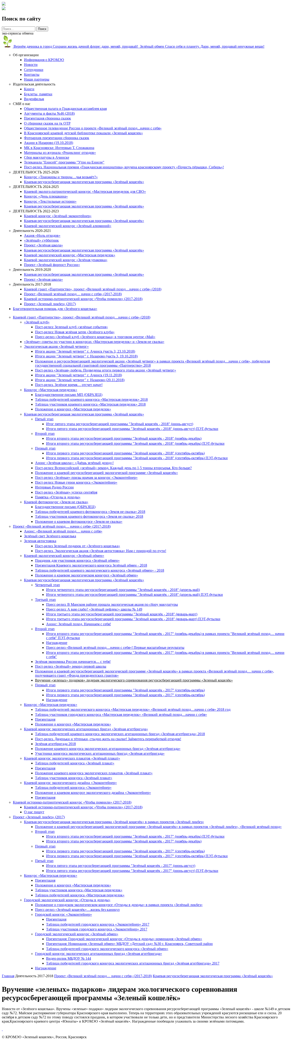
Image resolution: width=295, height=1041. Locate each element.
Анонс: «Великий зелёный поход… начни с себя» (63, 531)
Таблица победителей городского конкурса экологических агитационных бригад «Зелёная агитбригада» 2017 (132, 963)
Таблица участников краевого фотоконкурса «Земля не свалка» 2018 (89, 516)
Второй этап (45, 434)
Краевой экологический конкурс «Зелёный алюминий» (67, 226)
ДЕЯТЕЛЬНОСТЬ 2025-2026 (36, 172)
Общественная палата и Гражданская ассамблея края (65, 109)
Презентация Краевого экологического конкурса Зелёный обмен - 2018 (91, 565)
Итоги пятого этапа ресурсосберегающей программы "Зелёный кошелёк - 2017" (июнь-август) (120, 866)
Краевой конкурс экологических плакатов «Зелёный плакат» (72, 758)
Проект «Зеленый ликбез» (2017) (50, 304)
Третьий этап (45, 600)
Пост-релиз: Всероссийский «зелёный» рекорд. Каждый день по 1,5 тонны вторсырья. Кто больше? (113, 468)
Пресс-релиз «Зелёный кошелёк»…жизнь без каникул (77, 910)
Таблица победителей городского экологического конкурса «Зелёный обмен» (107, 949)
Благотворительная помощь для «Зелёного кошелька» (55, 309)
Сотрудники (33, 70)
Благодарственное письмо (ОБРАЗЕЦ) (65, 507)
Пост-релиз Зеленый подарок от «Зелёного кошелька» (77, 546)
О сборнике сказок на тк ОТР (47, 123)
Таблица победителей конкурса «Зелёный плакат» (74, 763)
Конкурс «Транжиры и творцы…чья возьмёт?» (61, 177)
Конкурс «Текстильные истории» (50, 201)
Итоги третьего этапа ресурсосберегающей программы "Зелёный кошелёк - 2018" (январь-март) (121, 614)
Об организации (26, 55)
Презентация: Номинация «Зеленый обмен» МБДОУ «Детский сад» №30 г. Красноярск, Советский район (129, 944)
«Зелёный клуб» (37, 322)
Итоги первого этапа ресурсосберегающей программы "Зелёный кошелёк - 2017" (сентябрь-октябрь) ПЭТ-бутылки (137, 856)
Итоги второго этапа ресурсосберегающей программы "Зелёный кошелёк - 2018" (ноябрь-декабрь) (123, 438)
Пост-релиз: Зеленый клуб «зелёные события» (71, 327)
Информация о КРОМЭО (44, 60)
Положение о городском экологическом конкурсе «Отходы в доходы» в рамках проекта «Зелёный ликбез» (119, 905)
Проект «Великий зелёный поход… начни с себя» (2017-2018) (73, 294)
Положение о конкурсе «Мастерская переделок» (73, 409)
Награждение (56, 643)
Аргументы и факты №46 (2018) (49, 113)
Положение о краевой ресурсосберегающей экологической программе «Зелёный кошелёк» (106, 473)
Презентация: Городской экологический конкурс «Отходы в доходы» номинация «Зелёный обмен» (124, 939)
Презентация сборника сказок (47, 118)
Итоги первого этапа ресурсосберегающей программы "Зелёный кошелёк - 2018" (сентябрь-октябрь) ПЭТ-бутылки (137, 458)
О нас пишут (34, 812)
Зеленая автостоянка (40, 541)
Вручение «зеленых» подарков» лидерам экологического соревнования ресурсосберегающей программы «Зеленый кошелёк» (134, 680)
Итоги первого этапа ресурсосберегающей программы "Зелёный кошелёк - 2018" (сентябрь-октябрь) (125, 453)
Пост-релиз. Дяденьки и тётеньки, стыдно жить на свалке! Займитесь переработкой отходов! (108, 739)
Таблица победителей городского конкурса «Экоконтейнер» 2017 (97, 924)
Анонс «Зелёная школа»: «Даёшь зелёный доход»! (74, 463)
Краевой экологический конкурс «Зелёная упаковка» (65, 260)
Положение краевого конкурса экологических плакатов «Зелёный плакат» (94, 773)
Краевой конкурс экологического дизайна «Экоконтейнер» (70, 783)
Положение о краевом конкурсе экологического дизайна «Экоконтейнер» (93, 793)
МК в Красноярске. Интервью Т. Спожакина (59, 148)
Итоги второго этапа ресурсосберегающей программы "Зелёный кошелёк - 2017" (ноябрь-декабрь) (123, 841)
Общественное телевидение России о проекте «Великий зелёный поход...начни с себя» (93, 128)
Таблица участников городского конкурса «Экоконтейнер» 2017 (96, 929)
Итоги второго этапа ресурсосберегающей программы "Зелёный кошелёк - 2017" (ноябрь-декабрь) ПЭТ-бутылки (135, 836)
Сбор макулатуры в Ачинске (46, 157)
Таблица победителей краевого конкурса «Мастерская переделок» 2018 (91, 399)
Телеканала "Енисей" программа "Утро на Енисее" (64, 162)
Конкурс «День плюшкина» (46, 196)
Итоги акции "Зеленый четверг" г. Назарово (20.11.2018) (79, 380)
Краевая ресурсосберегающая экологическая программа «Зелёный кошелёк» (84, 182)
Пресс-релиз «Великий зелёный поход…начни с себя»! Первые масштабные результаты (115, 647)
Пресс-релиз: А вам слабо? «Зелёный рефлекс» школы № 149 (94, 609)
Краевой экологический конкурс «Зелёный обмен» (64, 556)
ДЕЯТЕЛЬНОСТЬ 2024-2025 (36, 187)
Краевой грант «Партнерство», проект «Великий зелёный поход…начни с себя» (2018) (92, 289)
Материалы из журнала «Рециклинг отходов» (60, 153)
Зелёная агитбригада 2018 (55, 744)
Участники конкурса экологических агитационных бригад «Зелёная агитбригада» (100, 753)
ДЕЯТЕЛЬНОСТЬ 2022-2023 (36, 211)
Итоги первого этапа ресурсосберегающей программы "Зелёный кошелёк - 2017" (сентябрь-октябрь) (125, 690)
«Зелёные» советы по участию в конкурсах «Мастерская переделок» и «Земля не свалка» (94, 342)
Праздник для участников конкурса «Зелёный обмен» (77, 560)
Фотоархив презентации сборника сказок (56, 138)
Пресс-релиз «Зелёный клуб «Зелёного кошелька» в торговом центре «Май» (95, 337)
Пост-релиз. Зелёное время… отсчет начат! (69, 385)
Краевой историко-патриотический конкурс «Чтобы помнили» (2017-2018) (83, 299)
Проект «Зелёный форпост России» (52, 265)
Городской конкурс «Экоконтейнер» (63, 914)
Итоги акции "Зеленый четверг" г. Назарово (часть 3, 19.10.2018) (86, 356)
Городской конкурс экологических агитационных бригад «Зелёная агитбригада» (98, 954)
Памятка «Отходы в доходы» (57, 497)
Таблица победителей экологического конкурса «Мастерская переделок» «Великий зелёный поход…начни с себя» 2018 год (132, 709)
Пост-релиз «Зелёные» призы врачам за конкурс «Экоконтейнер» (86, 478)
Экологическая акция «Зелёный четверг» (56, 346)
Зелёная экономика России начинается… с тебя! (73, 662)
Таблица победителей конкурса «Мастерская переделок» (79, 895)
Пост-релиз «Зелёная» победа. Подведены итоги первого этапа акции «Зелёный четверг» (105, 370)
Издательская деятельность (34, 84)
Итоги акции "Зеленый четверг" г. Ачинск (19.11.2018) (78, 375)
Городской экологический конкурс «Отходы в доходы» (67, 900)
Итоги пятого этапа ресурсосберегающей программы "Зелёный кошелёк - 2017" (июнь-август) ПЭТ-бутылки (132, 871)
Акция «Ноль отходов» (42, 235)
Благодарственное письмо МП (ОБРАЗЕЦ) (68, 395)
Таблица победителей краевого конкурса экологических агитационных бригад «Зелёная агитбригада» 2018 (120, 734)
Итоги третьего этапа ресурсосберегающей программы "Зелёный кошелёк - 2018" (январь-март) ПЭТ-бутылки (133, 619)
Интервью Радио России (54, 487)
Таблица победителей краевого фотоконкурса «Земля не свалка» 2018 (90, 512)
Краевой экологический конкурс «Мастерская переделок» (69, 255)
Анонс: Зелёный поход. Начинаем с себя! (78, 624)
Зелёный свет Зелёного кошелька (50, 536)
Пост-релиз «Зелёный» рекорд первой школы (70, 666)
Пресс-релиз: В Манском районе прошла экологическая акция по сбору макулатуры (112, 604)
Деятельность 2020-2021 (32, 231)
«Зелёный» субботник (41, 240)
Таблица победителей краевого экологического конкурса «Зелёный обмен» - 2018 (99, 570)
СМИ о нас (21, 104)
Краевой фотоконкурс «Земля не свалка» (56, 502)
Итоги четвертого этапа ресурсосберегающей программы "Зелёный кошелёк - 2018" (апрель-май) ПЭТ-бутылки (134, 595)
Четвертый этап (47, 585)
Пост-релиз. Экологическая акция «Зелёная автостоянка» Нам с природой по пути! (100, 551)
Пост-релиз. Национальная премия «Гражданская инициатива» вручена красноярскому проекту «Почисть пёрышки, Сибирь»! (124, 167)
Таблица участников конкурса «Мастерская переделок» (78, 890)
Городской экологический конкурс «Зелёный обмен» (76, 934)
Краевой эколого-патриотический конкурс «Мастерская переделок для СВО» (85, 191)
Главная (8, 976)
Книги (29, 89)
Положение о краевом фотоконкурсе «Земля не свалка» (78, 521)
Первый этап (45, 448)
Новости (31, 65)
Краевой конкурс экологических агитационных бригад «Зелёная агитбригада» (86, 729)
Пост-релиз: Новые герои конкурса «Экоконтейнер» (76, 482)
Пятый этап (44, 419)
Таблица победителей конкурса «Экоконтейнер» (73, 788)
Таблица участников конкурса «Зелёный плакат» (73, 778)
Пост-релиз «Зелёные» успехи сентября (66, 492)
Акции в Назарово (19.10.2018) (48, 143)
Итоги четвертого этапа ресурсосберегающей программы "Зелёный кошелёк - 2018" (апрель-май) (123, 590)
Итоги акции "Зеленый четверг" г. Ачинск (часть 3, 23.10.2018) (85, 351)
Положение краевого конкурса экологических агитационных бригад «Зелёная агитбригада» (107, 749)
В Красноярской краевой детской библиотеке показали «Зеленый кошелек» (83, 133)
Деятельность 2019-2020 (32, 270)
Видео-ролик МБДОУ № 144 (68, 958)
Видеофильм (34, 99)
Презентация (45, 719)
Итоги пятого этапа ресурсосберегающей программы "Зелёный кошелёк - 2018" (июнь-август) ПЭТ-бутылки (132, 429)
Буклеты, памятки (38, 94)
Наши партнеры (36, 79)
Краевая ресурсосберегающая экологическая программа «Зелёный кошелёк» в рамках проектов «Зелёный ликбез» (114, 822)
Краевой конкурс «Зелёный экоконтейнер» (57, 216)
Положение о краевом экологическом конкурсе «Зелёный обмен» (86, 575)
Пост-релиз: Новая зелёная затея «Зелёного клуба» (75, 332)
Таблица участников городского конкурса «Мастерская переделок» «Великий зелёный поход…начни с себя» (121, 714)
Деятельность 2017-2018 (32, 284)
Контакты (31, 74)
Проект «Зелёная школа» (43, 245)
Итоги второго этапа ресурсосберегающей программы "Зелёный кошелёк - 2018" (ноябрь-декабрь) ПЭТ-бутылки (135, 443)
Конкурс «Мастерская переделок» (50, 390)
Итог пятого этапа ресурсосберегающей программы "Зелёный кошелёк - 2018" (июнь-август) (119, 424)
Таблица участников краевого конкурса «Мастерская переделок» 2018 (90, 404)
